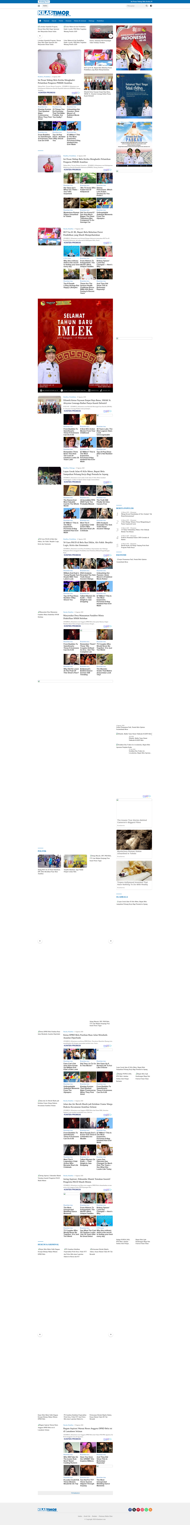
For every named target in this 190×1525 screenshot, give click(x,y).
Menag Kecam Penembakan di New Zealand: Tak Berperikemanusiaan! (136, 515)
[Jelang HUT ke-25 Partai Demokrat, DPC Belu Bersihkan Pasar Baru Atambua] (101, 32)
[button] (146, 5)
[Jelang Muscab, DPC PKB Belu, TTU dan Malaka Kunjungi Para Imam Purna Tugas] (75, 937)
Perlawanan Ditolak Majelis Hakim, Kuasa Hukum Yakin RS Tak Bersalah (75, 1417)
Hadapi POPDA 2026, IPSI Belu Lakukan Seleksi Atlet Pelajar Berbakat (123, 1242)
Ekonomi (68, 21)
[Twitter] (134, 1510)
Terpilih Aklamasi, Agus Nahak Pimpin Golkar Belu (47, 871)
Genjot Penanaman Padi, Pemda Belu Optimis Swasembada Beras (130, 728)
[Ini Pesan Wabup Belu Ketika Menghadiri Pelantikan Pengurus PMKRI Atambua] (59, 61)
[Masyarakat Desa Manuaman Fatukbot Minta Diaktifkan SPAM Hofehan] (49, 644)
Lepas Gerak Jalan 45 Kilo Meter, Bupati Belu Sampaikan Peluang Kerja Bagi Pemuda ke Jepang (131, 1068)
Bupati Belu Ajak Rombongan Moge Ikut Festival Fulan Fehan (143, 1241)
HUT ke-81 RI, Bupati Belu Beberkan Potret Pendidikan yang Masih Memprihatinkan (138, 1)
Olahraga (91, 21)
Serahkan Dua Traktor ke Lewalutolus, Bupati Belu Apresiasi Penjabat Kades (140, 752)
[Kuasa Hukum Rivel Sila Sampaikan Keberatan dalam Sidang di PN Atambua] (101, 1330)
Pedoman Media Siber (106, 1516)
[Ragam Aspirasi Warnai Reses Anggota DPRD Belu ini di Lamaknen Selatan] (49, 1456)
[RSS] (150, 1510)
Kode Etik (87, 1516)
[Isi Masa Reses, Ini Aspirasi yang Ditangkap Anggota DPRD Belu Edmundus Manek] (101, 937)
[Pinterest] (138, 1510)
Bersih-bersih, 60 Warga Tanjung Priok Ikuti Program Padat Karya (135, 546)
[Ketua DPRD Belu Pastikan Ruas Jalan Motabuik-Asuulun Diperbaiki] (49, 1063)
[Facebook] (130, 1510)
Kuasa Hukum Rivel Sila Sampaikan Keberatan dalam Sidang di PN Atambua (101, 1417)
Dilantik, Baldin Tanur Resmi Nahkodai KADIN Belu (138, 739)
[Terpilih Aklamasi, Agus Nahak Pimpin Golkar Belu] (49, 861)
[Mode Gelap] (151, 6)
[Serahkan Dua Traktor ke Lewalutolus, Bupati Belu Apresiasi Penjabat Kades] (134, 746)
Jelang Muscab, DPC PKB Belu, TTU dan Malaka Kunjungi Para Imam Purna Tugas (74, 1023)
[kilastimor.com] (54, 13)
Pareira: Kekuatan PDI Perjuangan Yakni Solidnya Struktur (74, 41)
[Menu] (39, 6)
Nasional (46, 21)
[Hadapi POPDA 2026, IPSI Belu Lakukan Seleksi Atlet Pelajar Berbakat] (124, 1155)
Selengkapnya (75, 1493)
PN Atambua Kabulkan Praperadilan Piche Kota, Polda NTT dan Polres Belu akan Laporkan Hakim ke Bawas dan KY (49, 1417)
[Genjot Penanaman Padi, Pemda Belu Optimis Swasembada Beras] (134, 640)
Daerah (54, 21)
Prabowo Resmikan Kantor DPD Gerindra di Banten (135, 538)
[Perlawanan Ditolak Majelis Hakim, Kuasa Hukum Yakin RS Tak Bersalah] (75, 1330)
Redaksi (94, 1516)
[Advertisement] (134, 776)
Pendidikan (100, 21)
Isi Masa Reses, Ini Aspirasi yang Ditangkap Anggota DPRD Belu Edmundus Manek (100, 1023)
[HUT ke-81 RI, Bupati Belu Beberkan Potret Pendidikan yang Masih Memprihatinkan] (98, 57)
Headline (40, 76)
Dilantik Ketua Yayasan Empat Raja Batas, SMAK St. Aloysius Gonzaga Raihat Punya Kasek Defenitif (97, 94)
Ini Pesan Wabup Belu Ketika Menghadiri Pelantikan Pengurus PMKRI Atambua (74, 1)
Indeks (45, 5)
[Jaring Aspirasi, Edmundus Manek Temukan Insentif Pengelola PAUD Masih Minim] (49, 1206)
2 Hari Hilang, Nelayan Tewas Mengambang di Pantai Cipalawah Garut (135, 523)
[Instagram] (142, 1510)
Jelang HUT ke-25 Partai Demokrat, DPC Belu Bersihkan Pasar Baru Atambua (101, 42)
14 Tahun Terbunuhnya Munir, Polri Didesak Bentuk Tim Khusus (135, 531)
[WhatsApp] (146, 1510)
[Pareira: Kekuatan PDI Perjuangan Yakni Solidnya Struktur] (75, 32)
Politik (61, 21)
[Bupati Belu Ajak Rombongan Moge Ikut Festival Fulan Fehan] (144, 1155)
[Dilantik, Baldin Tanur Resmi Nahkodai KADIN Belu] (133, 734)
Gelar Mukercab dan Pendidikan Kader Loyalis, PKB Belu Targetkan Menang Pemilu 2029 (49, 42)
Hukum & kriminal (80, 21)
